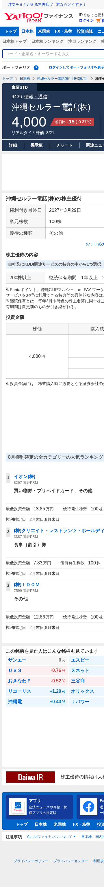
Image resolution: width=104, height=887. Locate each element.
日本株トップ (14, 41)
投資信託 (85, 31)
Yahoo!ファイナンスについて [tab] (49, 837)
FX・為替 (63, 31)
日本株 (27, 31)
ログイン (86, 20)
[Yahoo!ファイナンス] (39, 14)
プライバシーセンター (70, 861)
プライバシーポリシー (31, 861)
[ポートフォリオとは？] (36, 67)
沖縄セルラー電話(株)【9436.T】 (62, 79)
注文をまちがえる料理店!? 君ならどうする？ (47, 4)
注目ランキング (82, 41)
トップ (11, 31)
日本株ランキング (47, 41)
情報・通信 (35, 96)
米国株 (44, 31)
